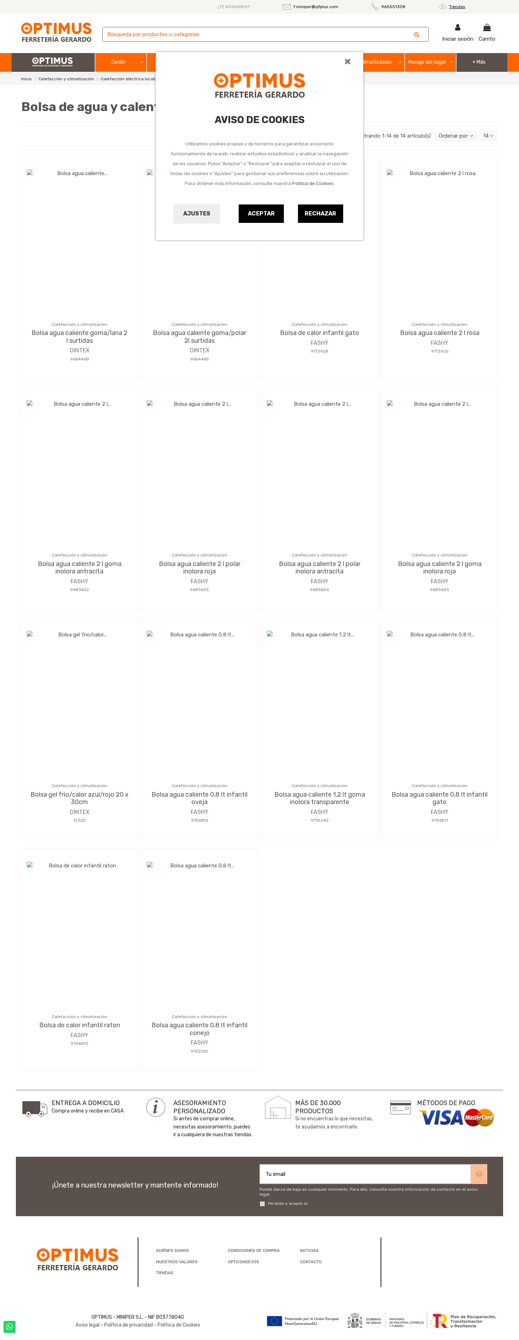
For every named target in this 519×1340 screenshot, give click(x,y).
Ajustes (196, 213)
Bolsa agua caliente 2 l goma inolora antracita (79, 568)
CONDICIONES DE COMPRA (254, 1250)
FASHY (319, 343)
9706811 (439, 820)
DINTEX (79, 350)
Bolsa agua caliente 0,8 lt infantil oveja (199, 798)
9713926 (439, 351)
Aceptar (261, 213)
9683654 (319, 589)
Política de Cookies (313, 183)
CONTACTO (311, 1261)
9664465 (199, 359)
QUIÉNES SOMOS (172, 1250)
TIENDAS (164, 1272)
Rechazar (320, 213)
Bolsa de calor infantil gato (319, 333)
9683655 (199, 589)
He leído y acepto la (310, 1203)
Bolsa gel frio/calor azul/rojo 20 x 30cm (79, 798)
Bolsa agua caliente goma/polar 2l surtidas (199, 337)
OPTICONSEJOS (243, 1261)
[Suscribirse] (479, 1174)
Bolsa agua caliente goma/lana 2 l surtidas (79, 337)
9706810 (79, 1043)
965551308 (393, 6)
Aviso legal (88, 1325)
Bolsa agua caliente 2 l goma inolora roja (440, 568)
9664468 (79, 359)
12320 (79, 820)
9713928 (319, 351)
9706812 (199, 820)
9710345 (320, 820)
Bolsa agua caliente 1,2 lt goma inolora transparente (319, 798)
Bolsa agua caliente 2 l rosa (439, 333)
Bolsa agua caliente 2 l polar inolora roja (199, 568)
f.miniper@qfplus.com (315, 6)
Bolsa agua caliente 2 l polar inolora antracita (319, 568)
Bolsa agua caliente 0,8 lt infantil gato (440, 798)
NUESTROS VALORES (177, 1261)
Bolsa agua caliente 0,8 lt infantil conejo (199, 1029)
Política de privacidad (331, 1203)
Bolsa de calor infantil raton (79, 1025)
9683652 (79, 589)
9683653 (439, 589)
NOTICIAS (309, 1250)
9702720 (199, 1051)
